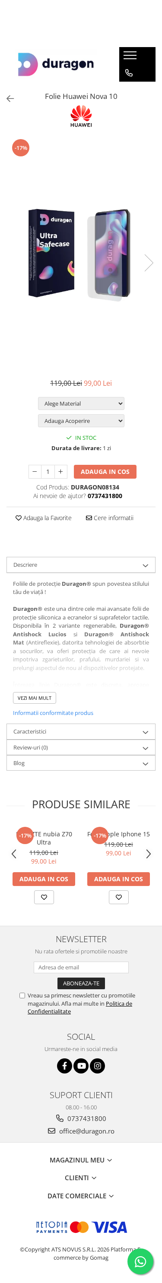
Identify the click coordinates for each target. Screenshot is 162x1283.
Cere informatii (112, 518)
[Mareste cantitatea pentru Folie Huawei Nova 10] (60, 472)
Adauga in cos (105, 471)
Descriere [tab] (25, 564)
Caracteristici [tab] (29, 731)
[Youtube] (81, 1065)
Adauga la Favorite (47, 518)
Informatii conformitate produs (53, 713)
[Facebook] (64, 1065)
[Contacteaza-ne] (129, 73)
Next (149, 263)
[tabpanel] (81, 254)
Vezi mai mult (34, 698)
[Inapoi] (6, 99)
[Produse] (131, 57)
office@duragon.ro (85, 1131)
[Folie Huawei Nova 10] (81, 254)
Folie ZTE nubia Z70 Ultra (44, 838)
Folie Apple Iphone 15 (118, 834)
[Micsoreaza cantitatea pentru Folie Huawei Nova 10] (35, 472)
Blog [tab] (19, 763)
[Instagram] (97, 1065)
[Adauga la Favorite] (44, 897)
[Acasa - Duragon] (56, 64)
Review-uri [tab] (30, 747)
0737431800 (86, 1118)
